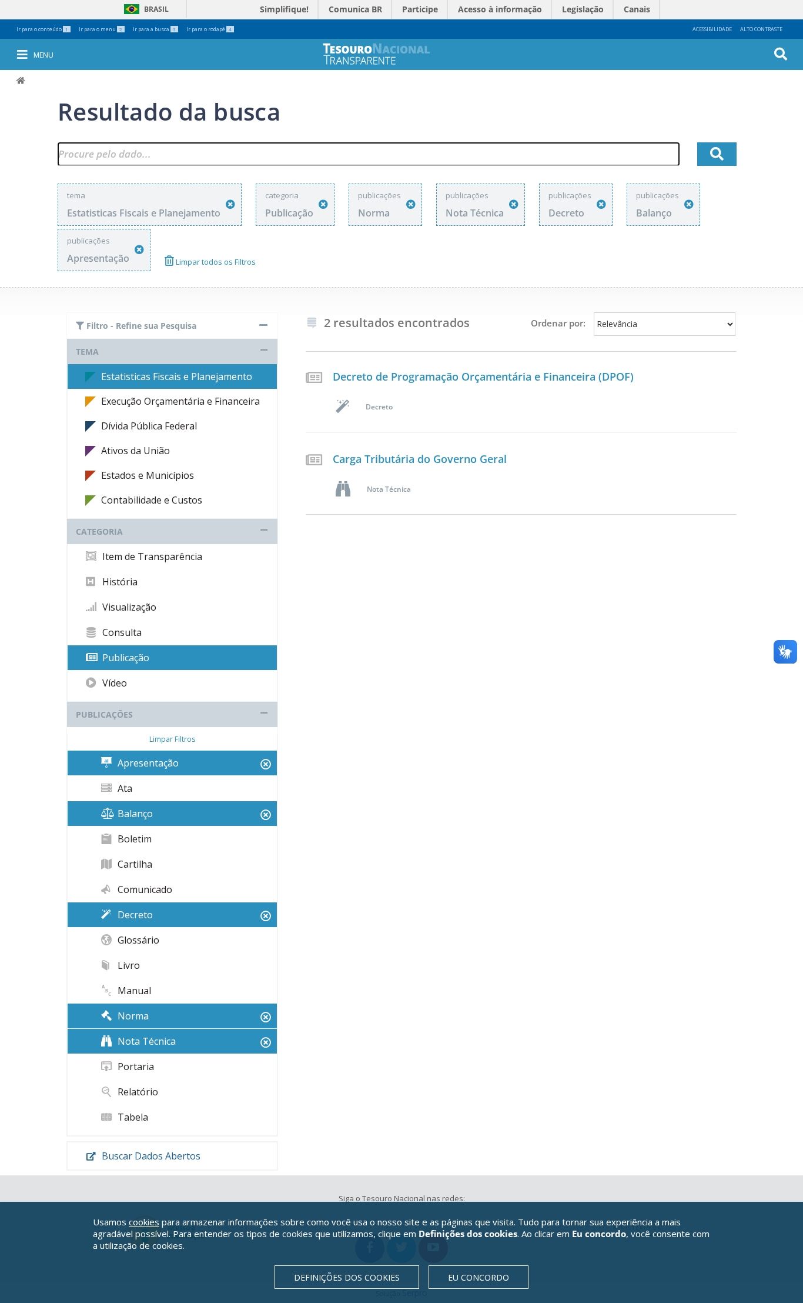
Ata (123, 788)
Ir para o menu (100, 29)
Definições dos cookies (347, 1277)
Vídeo (113, 683)
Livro (127, 965)
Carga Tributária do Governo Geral (420, 459)
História (119, 581)
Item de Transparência (151, 556)
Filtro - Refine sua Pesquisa (140, 325)
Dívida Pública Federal (149, 425)
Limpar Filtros (172, 739)
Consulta (121, 632)
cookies (144, 1222)
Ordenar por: (558, 323)
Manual (133, 990)
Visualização (128, 607)
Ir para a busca (154, 29)
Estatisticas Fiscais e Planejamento (176, 376)
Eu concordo (478, 1277)
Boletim (133, 838)
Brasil (144, 9)
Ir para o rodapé (209, 29)
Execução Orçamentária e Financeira (180, 401)
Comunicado (143, 889)
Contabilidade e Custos (151, 500)
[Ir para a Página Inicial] (384, 54)
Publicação (124, 657)
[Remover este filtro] (230, 204)
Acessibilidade (712, 29)
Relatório (136, 1091)
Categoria (99, 531)
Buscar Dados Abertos (149, 1155)
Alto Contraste (761, 29)
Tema (87, 351)
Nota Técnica (145, 1041)
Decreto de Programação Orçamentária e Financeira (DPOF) (483, 376)
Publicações (104, 714)
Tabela (131, 1117)
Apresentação (147, 763)
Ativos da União (135, 450)
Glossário (137, 940)
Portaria (134, 1066)
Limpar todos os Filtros (215, 261)
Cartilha (133, 864)
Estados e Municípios (147, 475)
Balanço (134, 813)
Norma (132, 1015)
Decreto (134, 914)
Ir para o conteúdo (42, 29)
